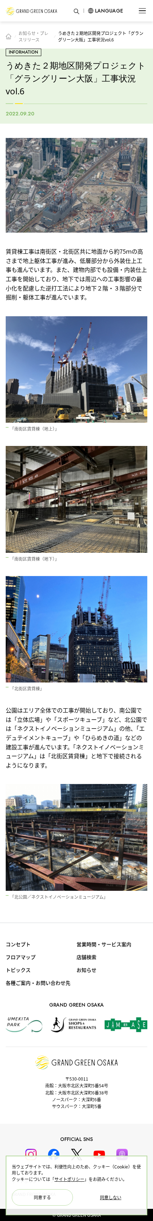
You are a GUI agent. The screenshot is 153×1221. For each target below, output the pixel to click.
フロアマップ (21, 957)
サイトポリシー (69, 1179)
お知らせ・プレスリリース (33, 36)
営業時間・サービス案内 (103, 944)
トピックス (18, 969)
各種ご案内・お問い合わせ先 (38, 982)
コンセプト (18, 944)
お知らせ (86, 969)
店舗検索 (86, 957)
